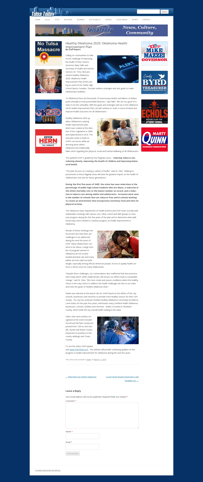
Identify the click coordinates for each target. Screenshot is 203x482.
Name (69, 431)
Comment (71, 401)
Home (37, 19)
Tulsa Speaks (121, 19)
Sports (135, 19)
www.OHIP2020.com (79, 349)
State (57, 19)
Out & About (95, 19)
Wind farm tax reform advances (81, 377)
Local (47, 19)
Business (80, 19)
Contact (146, 19)
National (68, 19)
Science (108, 19)
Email (69, 442)
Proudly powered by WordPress (47, 470)
